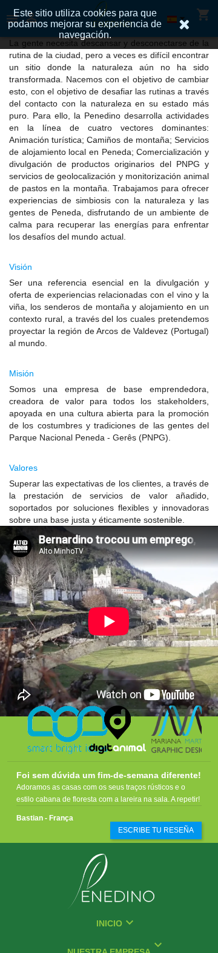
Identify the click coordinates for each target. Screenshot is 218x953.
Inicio (109, 923)
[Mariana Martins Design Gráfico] (171, 730)
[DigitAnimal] (109, 730)
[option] (47, 730)
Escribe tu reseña (156, 830)
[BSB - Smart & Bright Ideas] (47, 730)
